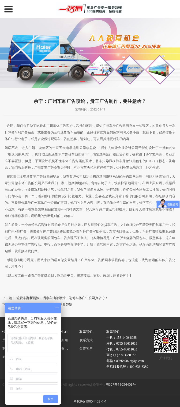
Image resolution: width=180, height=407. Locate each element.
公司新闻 (61, 340)
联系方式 (86, 340)
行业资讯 (61, 348)
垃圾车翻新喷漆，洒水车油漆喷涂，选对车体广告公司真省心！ (62, 298)
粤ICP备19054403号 (121, 384)
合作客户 (86, 348)
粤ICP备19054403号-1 (90, 401)
